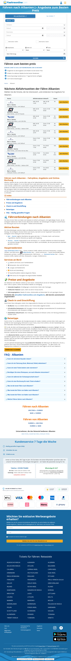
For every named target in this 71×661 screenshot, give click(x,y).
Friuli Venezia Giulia (56, 580)
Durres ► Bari (35, 426)
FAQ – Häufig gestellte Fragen (17, 213)
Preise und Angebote (13, 203)
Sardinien (51, 607)
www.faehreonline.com (15, 2)
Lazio (29, 593)
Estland (51, 576)
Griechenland (53, 583)
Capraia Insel (32, 569)
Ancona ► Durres (35, 410)
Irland (9, 587)
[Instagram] (55, 628)
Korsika (51, 590)
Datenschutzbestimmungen (21, 536)
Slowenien (11, 614)
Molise (50, 600)
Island (50, 587)
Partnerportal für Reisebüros (25, 627)
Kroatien (10, 593)
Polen (9, 607)
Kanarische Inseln (34, 590)
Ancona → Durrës (13, 240)
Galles (9, 583)
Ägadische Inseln (13, 562)
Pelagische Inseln (55, 604)
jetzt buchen (64, 102)
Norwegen (31, 604)
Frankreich (31, 580)
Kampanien (11, 590)
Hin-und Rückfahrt (20, 16)
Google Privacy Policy (39, 545)
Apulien (30, 566)
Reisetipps (9, 209)
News (38, 630)
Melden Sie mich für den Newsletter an (34, 541)
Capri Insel (52, 569)
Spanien (30, 614)
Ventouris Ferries (49, 254)
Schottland (12, 611)
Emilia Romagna (13, 576)
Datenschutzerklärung (38, 659)
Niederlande (12, 604)
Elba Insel (52, 573)
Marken (10, 600)
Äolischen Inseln (13, 566)
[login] (61, 3)
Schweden (31, 611)
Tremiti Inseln (12, 618)
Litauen (30, 597)
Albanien (31, 562)
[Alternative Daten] (37, 41)
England (30, 576)
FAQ (5, 628)
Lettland (51, 593)
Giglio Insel (32, 583)
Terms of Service (48, 545)
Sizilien (51, 611)
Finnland (10, 580)
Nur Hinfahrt (50, 16)
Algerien (51, 562)
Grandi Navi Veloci (13, 250)
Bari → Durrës (12, 236)
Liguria (10, 597)
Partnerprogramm (26, 630)
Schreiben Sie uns (11, 450)
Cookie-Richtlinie (49, 659)
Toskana (51, 614)
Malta (50, 597)
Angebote (39, 626)
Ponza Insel (32, 607)
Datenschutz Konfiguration (25, 659)
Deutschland (32, 573)
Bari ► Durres (35, 413)
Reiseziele (39, 628)
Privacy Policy (41, 646)
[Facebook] (61, 628)
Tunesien (31, 618)
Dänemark (11, 573)
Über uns (6, 626)
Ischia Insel (31, 587)
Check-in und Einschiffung (15, 206)
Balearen (51, 566)
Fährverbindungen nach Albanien (18, 199)
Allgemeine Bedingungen (8, 631)
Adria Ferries (27, 252)
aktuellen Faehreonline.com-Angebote (30, 295)
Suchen (35, 58)
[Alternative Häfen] (6, 41)
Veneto (51, 618)
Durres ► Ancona (35, 423)
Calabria (10, 569)
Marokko (31, 600)
